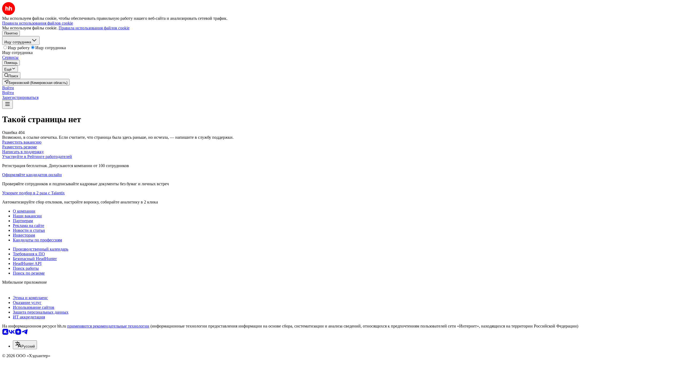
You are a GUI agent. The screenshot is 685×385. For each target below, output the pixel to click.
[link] (11, 75)
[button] (8, 88)
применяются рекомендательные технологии (108, 326)
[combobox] (25, 344)
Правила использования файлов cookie (94, 28)
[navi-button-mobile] (7, 104)
